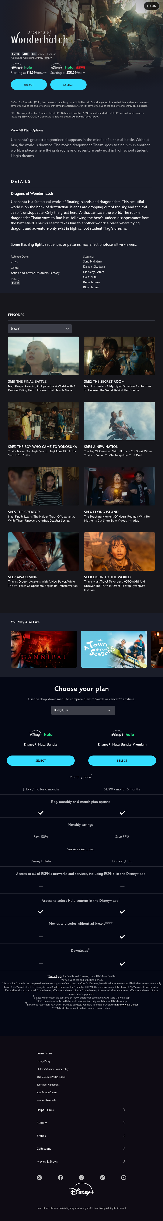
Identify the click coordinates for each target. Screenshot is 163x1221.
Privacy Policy (43, 1061)
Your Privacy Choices (47, 1092)
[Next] (155, 648)
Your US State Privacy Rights (51, 1077)
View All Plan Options (27, 130)
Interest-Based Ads (46, 1100)
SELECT (29, 84)
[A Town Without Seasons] (114, 649)
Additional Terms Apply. (85, 116)
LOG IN (151, 6)
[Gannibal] (44, 649)
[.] (39, 1177)
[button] (81, 1110)
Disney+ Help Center (126, 1004)
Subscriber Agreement (48, 1084)
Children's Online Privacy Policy (53, 1069)
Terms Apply (55, 976)
